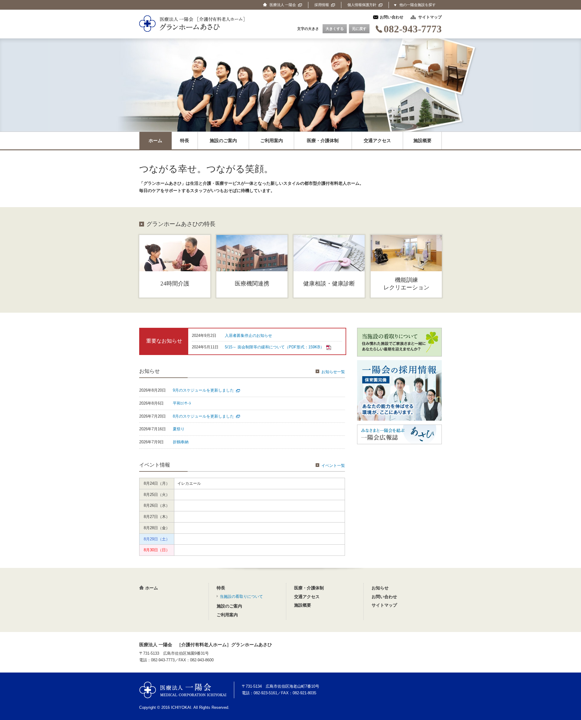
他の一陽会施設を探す (417, 5)
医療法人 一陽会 (182, 690)
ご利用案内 (271, 140)
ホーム (155, 140)
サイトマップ (430, 17)
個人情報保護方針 (361, 5)
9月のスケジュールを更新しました (203, 390)
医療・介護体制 (323, 140)
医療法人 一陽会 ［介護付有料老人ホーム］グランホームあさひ (205, 644)
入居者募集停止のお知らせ (248, 335)
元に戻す (359, 29)
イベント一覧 (333, 465)
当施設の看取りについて (241, 596)
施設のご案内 (223, 140)
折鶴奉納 (181, 442)
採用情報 (321, 5)
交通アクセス (377, 140)
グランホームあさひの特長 (180, 224)
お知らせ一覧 (333, 372)
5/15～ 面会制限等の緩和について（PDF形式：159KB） (274, 347)
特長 (184, 140)
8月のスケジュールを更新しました (203, 416)
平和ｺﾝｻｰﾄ (182, 403)
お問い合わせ (391, 17)
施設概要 (422, 140)
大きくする (335, 29)
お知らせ (380, 587)
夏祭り (179, 429)
